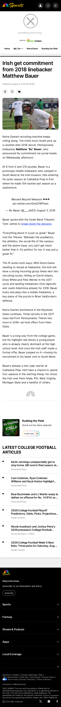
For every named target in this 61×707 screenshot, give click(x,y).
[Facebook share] (5, 91)
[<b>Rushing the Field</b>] (11, 427)
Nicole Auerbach (18, 534)
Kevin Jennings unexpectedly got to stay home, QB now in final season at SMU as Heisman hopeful (33, 463)
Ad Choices (36, 677)
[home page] (13, 6)
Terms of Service (44, 679)
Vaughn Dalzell (18, 517)
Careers (16, 675)
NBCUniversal (20, 684)
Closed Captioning (29, 675)
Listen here (29, 433)
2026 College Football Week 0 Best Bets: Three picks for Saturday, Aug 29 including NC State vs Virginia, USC (34, 544)
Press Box (24, 677)
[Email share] (19, 91)
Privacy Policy (48, 677)
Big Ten (17, 48)
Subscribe (9, 593)
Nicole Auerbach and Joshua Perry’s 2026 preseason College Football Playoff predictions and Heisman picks (34, 528)
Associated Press (19, 469)
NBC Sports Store (10, 677)
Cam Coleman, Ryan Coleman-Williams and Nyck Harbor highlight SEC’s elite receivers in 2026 (32, 479)
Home (7, 48)
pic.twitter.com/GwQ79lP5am (30, 203)
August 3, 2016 (46, 210)
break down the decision (36, 223)
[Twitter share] (12, 91)
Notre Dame (32, 48)
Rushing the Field (50, 48)
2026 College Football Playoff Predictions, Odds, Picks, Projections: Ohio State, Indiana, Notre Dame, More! (34, 512)
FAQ (40, 675)
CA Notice (30, 679)
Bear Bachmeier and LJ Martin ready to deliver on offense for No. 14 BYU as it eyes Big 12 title (34, 496)
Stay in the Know (10, 581)
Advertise (6, 675)
